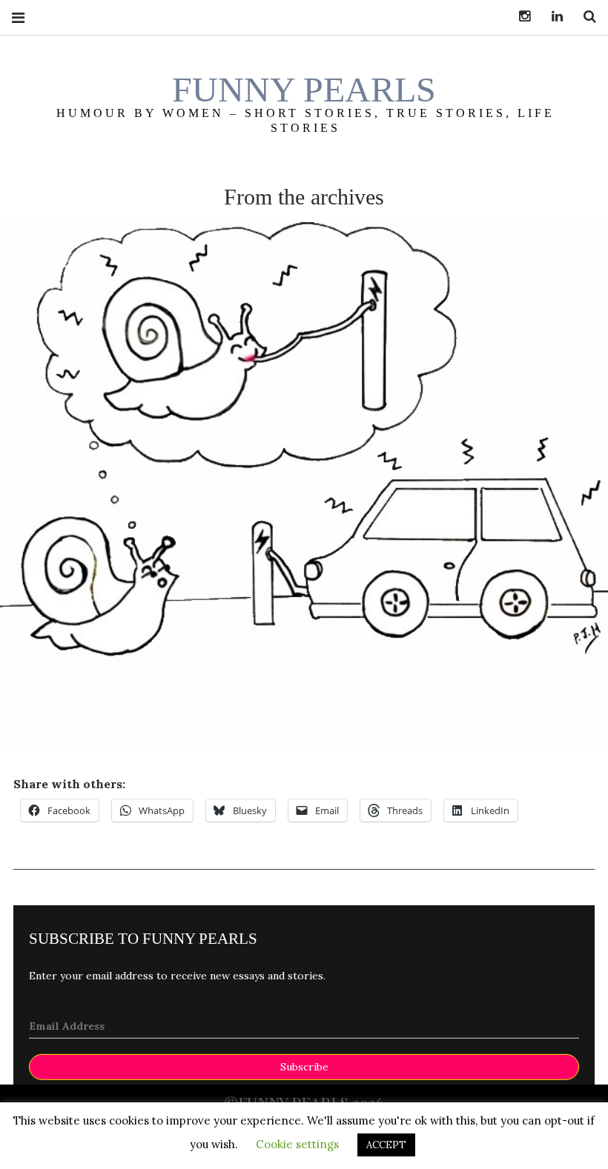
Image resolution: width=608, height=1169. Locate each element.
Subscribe (304, 1066)
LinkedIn (551, 17)
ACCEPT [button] (386, 1145)
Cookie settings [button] (297, 1144)
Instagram (519, 17)
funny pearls (304, 89)
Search (584, 17)
